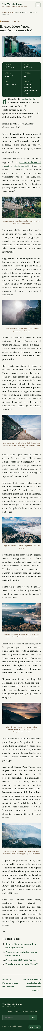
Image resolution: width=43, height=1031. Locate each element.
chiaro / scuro (34, 1027)
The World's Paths (15, 5)
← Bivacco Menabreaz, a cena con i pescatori (10, 983)
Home (4, 13)
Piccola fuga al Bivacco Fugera (20, 959)
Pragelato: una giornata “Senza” (21, 964)
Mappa (25, 1011)
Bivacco (10, 13)
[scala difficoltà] (29, 98)
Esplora (17, 1011)
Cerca (33, 1017)
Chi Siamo (33, 1011)
